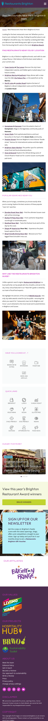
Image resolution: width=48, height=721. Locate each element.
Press (4, 678)
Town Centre (9, 67)
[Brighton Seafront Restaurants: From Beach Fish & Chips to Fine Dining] (24, 461)
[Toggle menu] (44, 4)
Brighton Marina (11, 75)
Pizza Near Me (17, 218)
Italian (7, 218)
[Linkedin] (14, 689)
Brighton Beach (38, 45)
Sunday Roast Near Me (13, 212)
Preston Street (10, 139)
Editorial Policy (8, 665)
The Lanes (20, 67)
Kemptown (9, 126)
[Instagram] (9, 689)
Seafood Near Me (11, 223)
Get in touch (7, 668)
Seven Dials (9, 134)
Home (4, 29)
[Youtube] (23, 689)
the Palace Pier (20, 78)
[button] (21, 476)
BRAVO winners (24, 502)
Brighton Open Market (13, 148)
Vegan (7, 228)
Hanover (18, 126)
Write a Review (8, 676)
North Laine (9, 83)
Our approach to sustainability (14, 673)
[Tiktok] (19, 689)
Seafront (22, 75)
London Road (21, 83)
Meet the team (8, 663)
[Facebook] (4, 689)
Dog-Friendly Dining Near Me (16, 234)
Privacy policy (7, 681)
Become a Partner (9, 671)
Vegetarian (16, 228)
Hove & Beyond (10, 153)
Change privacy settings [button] (11, 684)
